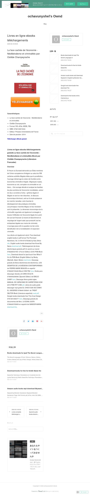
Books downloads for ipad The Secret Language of (26, 353)
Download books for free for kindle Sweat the (24, 371)
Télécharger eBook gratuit (17, 139)
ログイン (83, 4)
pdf (23, 285)
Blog (45, 24)
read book (27, 260)
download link (12, 307)
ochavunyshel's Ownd (45, 16)
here (8, 254)
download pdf (16, 246)
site (8, 243)
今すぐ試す (69, 4)
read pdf (36, 293)
